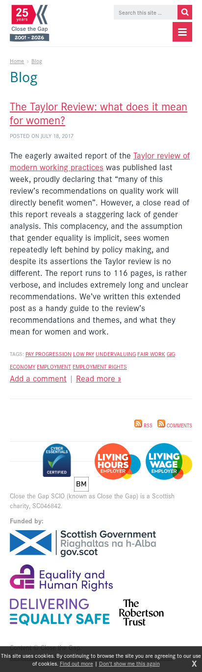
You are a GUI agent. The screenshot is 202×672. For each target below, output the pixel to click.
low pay (83, 354)
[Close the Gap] (31, 23)
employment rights (100, 366)
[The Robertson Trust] (141, 612)
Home (17, 61)
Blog (36, 61)
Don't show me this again (129, 663)
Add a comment (38, 378)
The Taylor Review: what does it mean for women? (98, 112)
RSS (147, 425)
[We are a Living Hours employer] (118, 461)
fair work (151, 354)
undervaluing (116, 354)
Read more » (98, 378)
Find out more (76, 663)
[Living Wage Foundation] (169, 461)
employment (54, 366)
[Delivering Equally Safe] (60, 612)
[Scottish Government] (83, 543)
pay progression (48, 354)
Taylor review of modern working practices (100, 161)
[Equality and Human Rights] (61, 577)
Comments (178, 425)
